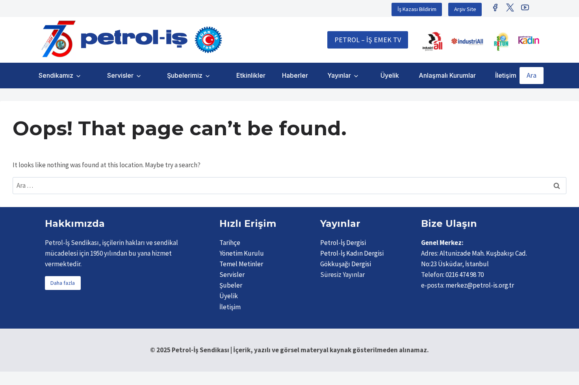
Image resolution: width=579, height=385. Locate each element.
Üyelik (389, 75)
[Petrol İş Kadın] (528, 40)
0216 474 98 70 (464, 274)
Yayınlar (339, 75)
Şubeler (230, 285)
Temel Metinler (241, 264)
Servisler (120, 75)
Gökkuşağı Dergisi (345, 264)
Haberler (295, 75)
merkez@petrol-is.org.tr (479, 285)
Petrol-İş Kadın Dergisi (352, 253)
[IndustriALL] (432, 41)
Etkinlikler (250, 75)
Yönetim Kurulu (241, 253)
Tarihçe (229, 242)
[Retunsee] (502, 41)
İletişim (505, 75)
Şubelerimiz (184, 75)
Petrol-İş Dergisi (343, 242)
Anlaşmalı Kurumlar (447, 75)
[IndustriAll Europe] (467, 41)
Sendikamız (56, 75)
